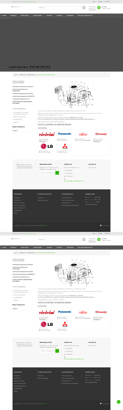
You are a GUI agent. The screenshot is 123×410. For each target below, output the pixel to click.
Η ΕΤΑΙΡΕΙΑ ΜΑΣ (17, 119)
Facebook (93, 167)
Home (15, 74)
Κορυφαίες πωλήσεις (19, 202)
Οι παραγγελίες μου (67, 197)
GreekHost (44, 225)
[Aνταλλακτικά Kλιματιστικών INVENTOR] (101, 134)
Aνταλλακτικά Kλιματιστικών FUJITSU (23, 93)
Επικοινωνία (41, 197)
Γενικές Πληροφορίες (19, 108)
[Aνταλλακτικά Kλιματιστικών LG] (47, 146)
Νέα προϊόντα (17, 200)
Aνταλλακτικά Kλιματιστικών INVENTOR (23, 96)
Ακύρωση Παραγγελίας (19, 117)
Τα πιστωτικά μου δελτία (68, 200)
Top (119, 402)
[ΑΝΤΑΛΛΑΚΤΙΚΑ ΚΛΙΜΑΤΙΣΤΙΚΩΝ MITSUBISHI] (65, 146)
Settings (107, 1)
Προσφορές (17, 197)
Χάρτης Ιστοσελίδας (43, 200)
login (25, 1)
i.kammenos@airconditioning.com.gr (74, 181)
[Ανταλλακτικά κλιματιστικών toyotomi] (47, 134)
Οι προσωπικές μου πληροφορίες (70, 205)
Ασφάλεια (16, 122)
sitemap (16, 213)
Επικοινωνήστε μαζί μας (20, 205)
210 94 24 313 (92, 10)
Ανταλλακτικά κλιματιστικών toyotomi (23, 86)
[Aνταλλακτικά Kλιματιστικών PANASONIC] (65, 134)
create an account (32, 1)
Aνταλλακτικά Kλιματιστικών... (62, 140)
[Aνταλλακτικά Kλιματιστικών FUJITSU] (83, 134)
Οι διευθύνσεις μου (66, 202)
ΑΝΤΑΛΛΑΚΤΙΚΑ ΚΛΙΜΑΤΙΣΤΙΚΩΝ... (62, 152)
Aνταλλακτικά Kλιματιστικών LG (21, 99)
